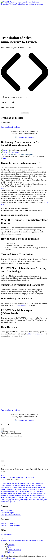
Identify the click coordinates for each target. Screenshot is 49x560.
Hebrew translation (38, 487)
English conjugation (23, 497)
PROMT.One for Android (10, 525)
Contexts (12, 4)
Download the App (14, 550)
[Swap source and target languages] (24, 95)
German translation (36, 483)
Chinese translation (22, 489)
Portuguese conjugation (23, 499)
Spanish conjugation (8, 497)
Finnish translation (7, 495)
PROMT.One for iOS (9, 523)
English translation (7, 483)
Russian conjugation (40, 499)
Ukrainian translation (37, 493)
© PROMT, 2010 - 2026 (25, 477)
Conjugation (26, 4)
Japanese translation (37, 495)
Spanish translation (21, 485)
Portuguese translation (9, 491)
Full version (11, 477)
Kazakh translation (7, 489)
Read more (11, 558)
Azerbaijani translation (9, 487)
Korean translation (36, 489)
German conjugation (39, 497)
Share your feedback (35, 334)
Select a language (7, 479)
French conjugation (8, 502)
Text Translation (7, 510)
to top (3, 475)
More (3, 188)
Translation (5, 4)
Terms (3, 477)
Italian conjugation (7, 499)
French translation (7, 485)
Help (9, 547)
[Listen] (4, 150)
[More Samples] (4, 158)
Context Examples (7, 513)
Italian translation (35, 485)
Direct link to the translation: (11, 434)
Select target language (9, 97)
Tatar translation (23, 491)
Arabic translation (24, 487)
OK (2, 556)
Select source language (9, 48)
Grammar (40, 4)
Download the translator (10, 127)
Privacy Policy (19, 305)
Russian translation (22, 483)
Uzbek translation (22, 493)
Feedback (11, 545)
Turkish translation (36, 491)
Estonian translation (22, 495)
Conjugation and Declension (11, 515)
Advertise (11, 552)
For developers (6, 534)
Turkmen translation (8, 493)
